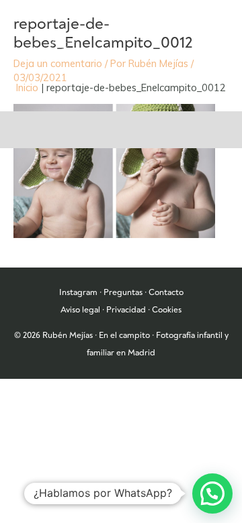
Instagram (78, 292)
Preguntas (123, 292)
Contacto (166, 292)
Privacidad (126, 309)
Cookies (167, 309)
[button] (212, 493)
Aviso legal (80, 309)
